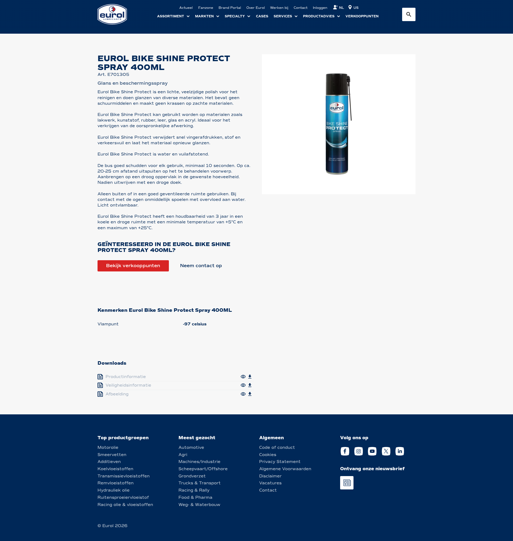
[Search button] (408, 14)
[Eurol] (116, 14)
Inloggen (320, 8)
